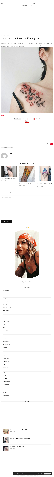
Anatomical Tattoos (6, 293)
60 (39, 118)
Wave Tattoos (5, 392)
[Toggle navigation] (2, 3)
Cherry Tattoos (5, 315)
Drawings (4, 324)
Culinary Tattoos (6, 321)
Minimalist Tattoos (6, 344)
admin (2, 143)
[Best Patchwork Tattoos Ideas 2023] (6, 431)
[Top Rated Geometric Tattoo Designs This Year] (45, 174)
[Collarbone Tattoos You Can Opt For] (27, 174)
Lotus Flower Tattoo (6, 341)
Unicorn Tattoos (6, 384)
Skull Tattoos (5, 372)
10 (36, 118)
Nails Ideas (5, 350)
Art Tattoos (5, 304)
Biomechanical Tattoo (7, 307)
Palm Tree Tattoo (6, 352)
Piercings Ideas (6, 358)
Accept (47, 473)
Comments (8, 143)
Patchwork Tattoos (6, 355)
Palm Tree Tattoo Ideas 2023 (17, 446)
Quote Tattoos (5, 367)
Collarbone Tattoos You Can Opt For (26, 183)
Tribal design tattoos (6, 381)
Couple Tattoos (5, 318)
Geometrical (5, 333)
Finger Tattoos (5, 327)
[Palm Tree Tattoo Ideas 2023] (6, 448)
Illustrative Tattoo (6, 335)
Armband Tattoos (6, 301)
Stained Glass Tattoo (7, 375)
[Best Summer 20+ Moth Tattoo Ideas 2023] (9, 171)
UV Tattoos (5, 387)
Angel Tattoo (5, 295)
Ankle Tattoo (5, 298)
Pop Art (4, 364)
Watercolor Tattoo (6, 389)
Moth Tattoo (5, 347)
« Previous (24, 118)
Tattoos (11, 147)
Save (52, 143)
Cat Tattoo (5, 313)
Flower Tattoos (5, 330)
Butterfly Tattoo (6, 310)
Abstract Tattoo (6, 290)
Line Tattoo (5, 338)
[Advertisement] (27, 21)
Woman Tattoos (5, 35)
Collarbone (4, 147)
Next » (27, 121)
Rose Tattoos (5, 370)
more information (39, 473)
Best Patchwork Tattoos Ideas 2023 (18, 429)
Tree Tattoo (5, 378)
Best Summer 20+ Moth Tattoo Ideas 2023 (8, 178)
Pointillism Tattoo (6, 361)
